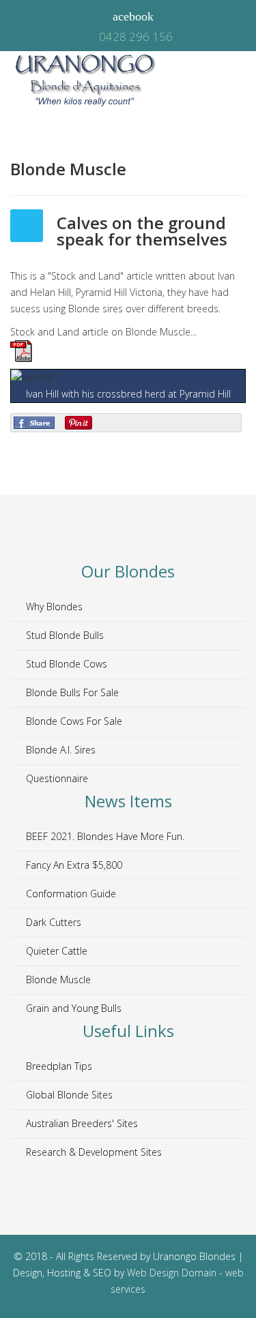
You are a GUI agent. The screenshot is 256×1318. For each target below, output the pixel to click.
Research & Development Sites (92, 1151)
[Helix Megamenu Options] (238, 80)
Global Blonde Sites (68, 1094)
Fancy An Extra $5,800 (72, 864)
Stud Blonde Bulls (63, 635)
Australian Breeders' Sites (80, 1123)
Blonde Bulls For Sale (71, 692)
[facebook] (128, 16)
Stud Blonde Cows (65, 663)
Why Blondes (53, 606)
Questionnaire (55, 778)
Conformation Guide (69, 893)
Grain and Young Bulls (72, 1008)
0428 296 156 (136, 36)
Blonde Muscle (57, 979)
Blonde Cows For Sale (72, 721)
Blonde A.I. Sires (59, 749)
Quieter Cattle (55, 950)
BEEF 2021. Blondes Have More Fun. (103, 836)
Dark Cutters (52, 922)
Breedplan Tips (57, 1066)
